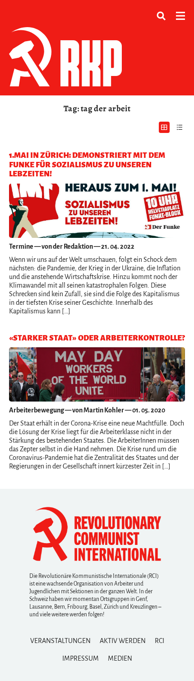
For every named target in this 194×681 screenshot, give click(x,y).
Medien (120, 658)
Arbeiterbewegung (36, 410)
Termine (21, 246)
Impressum (80, 658)
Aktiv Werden (123, 640)
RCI (159, 640)
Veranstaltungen (60, 640)
